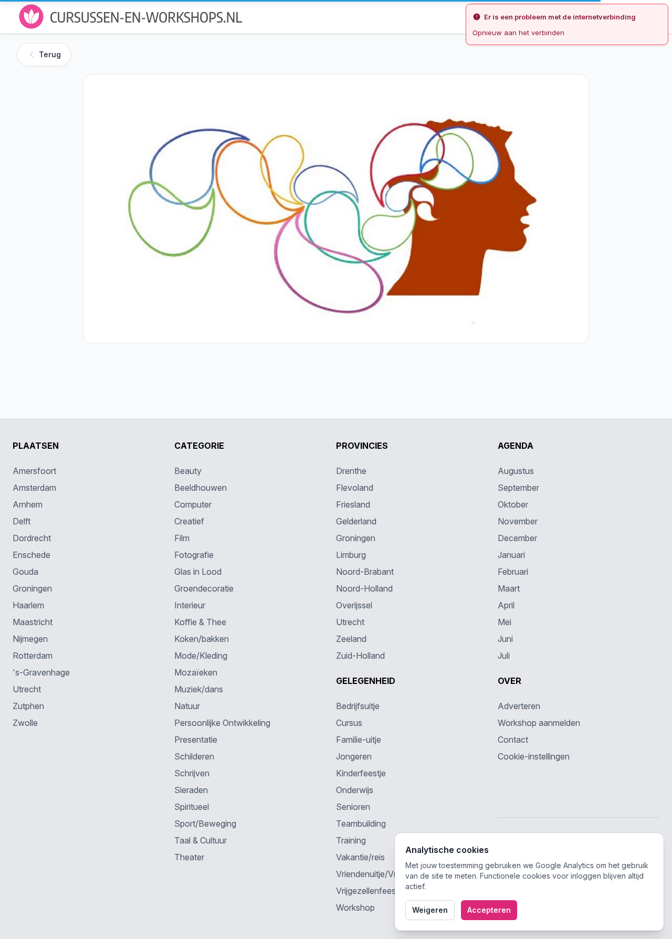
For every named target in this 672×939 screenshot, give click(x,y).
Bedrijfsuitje (358, 706)
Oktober (513, 504)
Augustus (516, 471)
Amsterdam (34, 487)
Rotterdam (32, 655)
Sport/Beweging (205, 823)
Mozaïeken (195, 672)
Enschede (31, 555)
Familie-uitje (358, 739)
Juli (504, 655)
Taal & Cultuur (200, 840)
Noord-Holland (364, 588)
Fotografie (194, 555)
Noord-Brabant (365, 571)
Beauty (188, 471)
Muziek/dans (198, 689)
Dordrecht (32, 538)
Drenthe (351, 471)
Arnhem (28, 504)
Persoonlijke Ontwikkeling (222, 723)
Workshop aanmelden (539, 723)
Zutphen (28, 706)
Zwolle (25, 723)
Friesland (353, 504)
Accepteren (489, 909)
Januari (511, 555)
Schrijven (191, 773)
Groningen (32, 588)
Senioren (353, 806)
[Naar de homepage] (131, 16)
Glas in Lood (198, 571)
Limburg (351, 555)
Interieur (189, 605)
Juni (505, 639)
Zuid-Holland (360, 655)
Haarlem (28, 605)
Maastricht (32, 622)
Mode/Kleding (200, 655)
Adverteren (519, 706)
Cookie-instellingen (534, 756)
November (518, 521)
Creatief (189, 521)
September (518, 487)
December (517, 538)
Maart (509, 588)
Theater (189, 857)
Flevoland (354, 487)
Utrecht (27, 689)
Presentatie (195, 739)
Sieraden (191, 790)
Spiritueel (191, 806)
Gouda (25, 571)
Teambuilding (361, 823)
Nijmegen (30, 639)
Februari (513, 571)
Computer (193, 504)
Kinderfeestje (361, 773)
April (506, 605)
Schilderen (194, 756)
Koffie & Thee (200, 622)
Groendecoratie (204, 588)
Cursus (349, 723)
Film (182, 538)
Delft (21, 521)
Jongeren (354, 756)
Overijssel (354, 605)
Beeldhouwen (200, 487)
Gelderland (356, 521)
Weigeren (430, 909)
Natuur (187, 706)
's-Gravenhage (41, 672)
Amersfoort (34, 471)
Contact (513, 739)
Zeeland (351, 639)
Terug (50, 54)
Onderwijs (354, 790)
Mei (504, 622)
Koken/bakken (201, 639)
